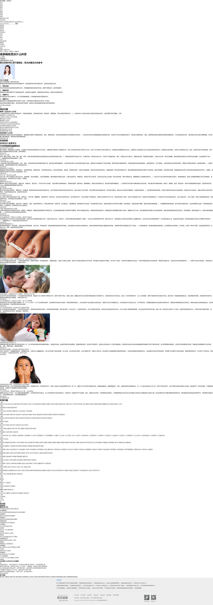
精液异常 (76, 470)
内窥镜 (45, 453)
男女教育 (14, 460)
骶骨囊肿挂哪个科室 (6, 131)
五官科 (30, 404)
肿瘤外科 (100, 442)
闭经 (19, 470)
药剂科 (80, 404)
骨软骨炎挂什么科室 (6, 129)
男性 (7, 21)
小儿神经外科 (93, 435)
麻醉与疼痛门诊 (9, 489)
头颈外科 (15, 432)
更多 (7, 507)
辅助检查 (2, 453)
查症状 (2, 30)
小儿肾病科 (153, 435)
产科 (1, 411)
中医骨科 (76, 449)
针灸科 (8, 449)
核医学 (23, 453)
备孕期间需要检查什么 (6, 224)
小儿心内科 (136, 435)
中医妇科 (94, 449)
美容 (1, 14)
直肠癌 (54, 442)
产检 (11, 467)
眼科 (116, 404)
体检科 (11, 51)
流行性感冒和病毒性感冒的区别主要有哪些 (12, 512)
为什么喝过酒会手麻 (6, 526)
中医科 (53, 404)
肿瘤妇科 (105, 442)
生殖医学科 (15, 411)
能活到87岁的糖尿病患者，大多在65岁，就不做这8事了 (16, 571)
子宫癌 (18, 442)
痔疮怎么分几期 (4, 154)
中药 (4, 474)
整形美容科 (38, 404)
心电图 (41, 453)
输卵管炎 (39, 470)
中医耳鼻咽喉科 (128, 449)
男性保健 (41, 446)
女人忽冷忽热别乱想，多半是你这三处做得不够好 (14, 307)
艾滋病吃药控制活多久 (76, 585)
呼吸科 (2, 414)
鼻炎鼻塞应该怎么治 (99, 583)
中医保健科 (22, 449)
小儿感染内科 (161, 435)
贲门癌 (95, 442)
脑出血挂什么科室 (5, 118)
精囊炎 (44, 470)
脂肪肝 (9, 428)
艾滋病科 (12, 486)
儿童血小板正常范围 (97, 588)
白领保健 (29, 446)
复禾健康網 (116, 595)
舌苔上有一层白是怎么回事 (8, 175)
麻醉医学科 (106, 404)
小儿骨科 (77, 435)
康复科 (88, 404)
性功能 (8, 407)
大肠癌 (78, 442)
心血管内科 (24, 414)
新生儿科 (8, 435)
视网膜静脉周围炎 (72, 576)
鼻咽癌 (63, 442)
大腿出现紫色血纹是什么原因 (8, 208)
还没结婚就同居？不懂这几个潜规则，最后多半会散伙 (16, 217)
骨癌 (34, 442)
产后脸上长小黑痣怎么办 (102, 585)
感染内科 (39, 414)
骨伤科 (26, 425)
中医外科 (144, 449)
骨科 (21, 404)
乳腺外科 (49, 418)
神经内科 (12, 414)
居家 (19, 21)
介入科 (120, 404)
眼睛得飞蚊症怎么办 (6, 181)
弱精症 (67, 470)
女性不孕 (91, 470)
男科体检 (50, 453)
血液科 (30, 414)
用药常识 (20, 474)
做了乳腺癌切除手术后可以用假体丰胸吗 (67, 583)
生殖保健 (19, 460)
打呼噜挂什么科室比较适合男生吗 (10, 124)
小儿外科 (33, 435)
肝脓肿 (27, 428)
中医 (1, 21)
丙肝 (19, 428)
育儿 (1, 9)
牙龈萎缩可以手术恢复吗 (7, 522)
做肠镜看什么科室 (6, 133)
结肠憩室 (7, 576)
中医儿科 (70, 449)
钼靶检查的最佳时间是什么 (8, 342)
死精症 (71, 470)
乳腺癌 (22, 442)
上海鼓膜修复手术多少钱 (132, 585)
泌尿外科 (22, 418)
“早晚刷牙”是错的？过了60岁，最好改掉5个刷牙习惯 (15, 569)
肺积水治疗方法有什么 (140, 583)
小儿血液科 (114, 435)
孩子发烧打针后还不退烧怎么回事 (10, 547)
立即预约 (2, 105)
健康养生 (12, 143)
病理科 (36, 453)
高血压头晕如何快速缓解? (7, 515)
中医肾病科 (40, 449)
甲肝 (16, 428)
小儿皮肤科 (107, 435)
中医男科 (100, 449)
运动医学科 (14, 493)
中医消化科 (57, 449)
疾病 (1, 6)
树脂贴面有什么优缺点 (6, 168)
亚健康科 (20, 493)
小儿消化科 (121, 435)
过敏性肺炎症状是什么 (127, 583)
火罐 (11, 449)
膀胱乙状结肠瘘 (51, 576)
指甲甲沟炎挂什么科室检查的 (8, 122)
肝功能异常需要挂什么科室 (8, 125)
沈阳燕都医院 (138, 588)
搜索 (17, 23)
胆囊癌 (50, 442)
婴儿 (19, 467)
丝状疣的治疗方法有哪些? (7, 554)
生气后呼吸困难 (61, 588)
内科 (8, 404)
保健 (1, 13)
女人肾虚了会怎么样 (6, 195)
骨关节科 (2, 425)
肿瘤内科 (128, 442)
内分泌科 (7, 414)
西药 (1, 474)
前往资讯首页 (4, 573)
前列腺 (12, 407)
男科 (1, 404)
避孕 (29, 460)
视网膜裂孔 (26, 576)
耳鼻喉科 (2, 432)
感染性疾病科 (98, 404)
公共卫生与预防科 (5, 493)
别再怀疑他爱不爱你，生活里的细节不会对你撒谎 (14, 384)
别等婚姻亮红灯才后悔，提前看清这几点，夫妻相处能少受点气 (18, 259)
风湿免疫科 (61, 414)
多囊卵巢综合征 (13, 470)
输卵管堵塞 (33, 470)
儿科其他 (14, 435)
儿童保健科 (27, 435)
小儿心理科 (68, 435)
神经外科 (28, 418)
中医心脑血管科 (48, 449)
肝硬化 (5, 428)
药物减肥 (19, 456)
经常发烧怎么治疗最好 (84, 588)
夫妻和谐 (25, 460)
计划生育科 (22, 411)
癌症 (91, 442)
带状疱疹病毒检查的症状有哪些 (125, 588)
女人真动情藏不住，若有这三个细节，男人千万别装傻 (16, 301)
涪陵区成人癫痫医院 (71, 588)
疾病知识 (4, 143)
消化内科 (18, 414)
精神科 (31, 463)
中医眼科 (150, 449)
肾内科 (35, 414)
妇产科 (5, 404)
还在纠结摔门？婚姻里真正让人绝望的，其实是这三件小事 (17, 294)
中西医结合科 (137, 449)
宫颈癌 (2, 442)
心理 (4, 21)
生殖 (63, 404)
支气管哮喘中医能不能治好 (147, 585)
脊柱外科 (12, 425)
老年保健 (35, 446)
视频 (1, 18)
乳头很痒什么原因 (5, 202)
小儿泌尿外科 (129, 435)
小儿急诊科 (7, 482)
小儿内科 (2, 435)
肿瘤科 (44, 404)
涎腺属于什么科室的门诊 (7, 115)
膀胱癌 (67, 442)
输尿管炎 (12, 576)
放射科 (12, 453)
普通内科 (55, 414)
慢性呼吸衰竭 (42, 576)
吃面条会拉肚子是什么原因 (117, 585)
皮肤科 (2, 421)
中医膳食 (2, 449)
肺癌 (88, 442)
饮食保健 (24, 446)
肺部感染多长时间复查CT (85, 583)
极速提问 (8, 105)
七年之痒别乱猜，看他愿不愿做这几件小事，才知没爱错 (16, 391)
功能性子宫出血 (51, 470)
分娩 (8, 467)
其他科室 (112, 404)
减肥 (1, 11)
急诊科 (92, 404)
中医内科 (81, 449)
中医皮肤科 (106, 449)
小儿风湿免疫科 (144, 435)
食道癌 (82, 442)
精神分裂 (14, 463)
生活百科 (2, 20)
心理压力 (8, 463)
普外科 (18, 418)
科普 (1, 16)
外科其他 (34, 418)
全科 (84, 404)
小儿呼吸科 (100, 435)
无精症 (27, 470)
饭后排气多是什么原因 (6, 533)
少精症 (23, 470)
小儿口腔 (61, 435)
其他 (29, 467)
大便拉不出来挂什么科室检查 (8, 117)
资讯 (1, 4)
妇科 (4, 411)
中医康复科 (64, 449)
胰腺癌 (59, 442)
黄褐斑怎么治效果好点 (6, 543)
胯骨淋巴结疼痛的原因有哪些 (8, 519)
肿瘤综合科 (122, 442)
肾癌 (71, 442)
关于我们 (76, 595)
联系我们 (89, 595)
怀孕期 (5, 467)
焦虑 (27, 463)
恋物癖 (19, 463)
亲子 (13, 21)
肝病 (30, 428)
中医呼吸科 (113, 449)
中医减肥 (14, 456)
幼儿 (22, 467)
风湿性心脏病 (34, 576)
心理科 (5, 49)
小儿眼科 (56, 435)
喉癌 (74, 442)
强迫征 (23, 463)
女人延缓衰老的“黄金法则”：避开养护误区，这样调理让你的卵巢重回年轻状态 (23, 568)
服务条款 (96, 595)
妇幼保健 (8, 411)
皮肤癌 (41, 442)
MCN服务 (83, 595)
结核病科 (7, 486)
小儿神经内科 (84, 435)
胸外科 (39, 418)
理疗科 (28, 453)
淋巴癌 (27, 442)
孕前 (1, 467)
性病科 (6, 421)
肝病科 (25, 404)
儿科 (33, 404)
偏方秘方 (14, 474)
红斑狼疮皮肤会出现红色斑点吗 (9, 508)
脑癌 (37, 442)
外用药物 (8, 474)
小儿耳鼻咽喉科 (48, 435)
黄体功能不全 (60, 470)
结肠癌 (46, 442)
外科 (11, 404)
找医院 (2, 25)
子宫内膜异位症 (83, 470)
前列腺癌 (7, 442)
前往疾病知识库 (4, 215)
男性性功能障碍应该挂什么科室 (9, 127)
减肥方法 (25, 456)
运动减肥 (2, 456)
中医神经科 (33, 449)
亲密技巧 (34, 460)
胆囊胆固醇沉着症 (61, 576)
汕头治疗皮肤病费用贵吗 (112, 583)
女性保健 (18, 446)
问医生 (2, 29)
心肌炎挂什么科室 (10, 111)
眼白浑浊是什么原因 (6, 188)
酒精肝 (23, 428)
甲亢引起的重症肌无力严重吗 (8, 536)
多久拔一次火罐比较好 (6, 529)
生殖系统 (2, 407)
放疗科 (116, 442)
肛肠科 (2, 418)
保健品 (2, 446)
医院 (1, 7)
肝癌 (85, 442)
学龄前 (26, 467)
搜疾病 (2, 27)
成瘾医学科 (40, 463)
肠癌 (14, 442)
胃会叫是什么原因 (5, 550)
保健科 (48, 404)
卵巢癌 (31, 442)
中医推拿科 (120, 449)
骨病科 (8, 425)
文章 (7, 18)
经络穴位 (15, 449)
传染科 (2, 486)
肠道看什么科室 (4, 120)
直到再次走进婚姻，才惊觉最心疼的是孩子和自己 (14, 349)
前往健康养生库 (4, 398)
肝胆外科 (44, 418)
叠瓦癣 (2, 576)
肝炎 (13, 428)
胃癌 (11, 442)
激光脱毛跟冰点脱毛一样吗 (8, 540)
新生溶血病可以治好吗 (6, 148)
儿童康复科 (40, 435)
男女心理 (8, 460)
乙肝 (1, 428)
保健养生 (7, 446)
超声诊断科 (17, 453)
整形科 (2, 439)
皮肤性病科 (16, 404)
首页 (1, 2)
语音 (4, 18)
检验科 (17, 51)
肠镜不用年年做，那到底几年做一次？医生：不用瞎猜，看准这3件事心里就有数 (23, 566)
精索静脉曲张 (4, 470)
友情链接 (59, 579)
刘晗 (1, 80)
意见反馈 (102, 595)
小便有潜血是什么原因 (6, 161)
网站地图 (108, 595)
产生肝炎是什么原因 (109, 588)
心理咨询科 (47, 463)
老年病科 (45, 414)
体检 (10, 21)
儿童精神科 (20, 435)
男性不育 (97, 470)
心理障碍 (2, 463)
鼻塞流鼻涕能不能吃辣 (62, 585)
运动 (16, 21)
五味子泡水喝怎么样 (88, 585)
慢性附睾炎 (19, 576)
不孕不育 (75, 404)
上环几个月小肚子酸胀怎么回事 (9, 557)
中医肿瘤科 (88, 449)
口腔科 (8, 432)
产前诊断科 (29, 411)
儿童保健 (12, 446)
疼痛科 (50, 414)
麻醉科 (2, 489)
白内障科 (2, 496)
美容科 (6, 439)
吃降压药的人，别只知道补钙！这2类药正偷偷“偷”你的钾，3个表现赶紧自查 (22, 564)
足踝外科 (18, 425)
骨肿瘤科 (111, 442)
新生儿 (15, 467)
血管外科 (7, 418)
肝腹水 (34, 428)
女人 (22, 21)
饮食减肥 (8, 456)
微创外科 (12, 418)
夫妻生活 (2, 460)
